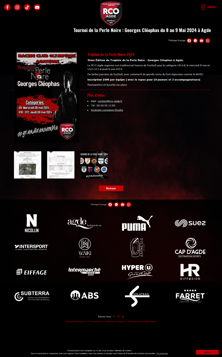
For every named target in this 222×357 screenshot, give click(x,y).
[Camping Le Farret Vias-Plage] (190, 295)
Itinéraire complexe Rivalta (107, 110)
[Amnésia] (137, 247)
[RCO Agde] (111, 14)
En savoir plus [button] (162, 353)
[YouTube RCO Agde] (37, 7)
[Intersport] (31, 247)
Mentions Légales (115, 321)
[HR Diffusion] (190, 271)
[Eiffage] (31, 271)
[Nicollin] (31, 223)
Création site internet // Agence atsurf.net (111, 329)
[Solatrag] (137, 295)
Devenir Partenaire (76, 321)
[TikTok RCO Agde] (27, 7)
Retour (111, 188)
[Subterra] (31, 295)
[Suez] (190, 223)
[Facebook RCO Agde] (7, 7)
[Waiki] (84, 247)
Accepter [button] (207, 352)
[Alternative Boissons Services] (84, 295)
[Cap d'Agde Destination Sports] (190, 247)
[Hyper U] (137, 271)
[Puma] (137, 223)
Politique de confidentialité (142, 321)
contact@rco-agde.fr (110, 101)
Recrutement (96, 321)
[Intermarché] (84, 271)
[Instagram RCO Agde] (17, 7)
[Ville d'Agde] (84, 223)
